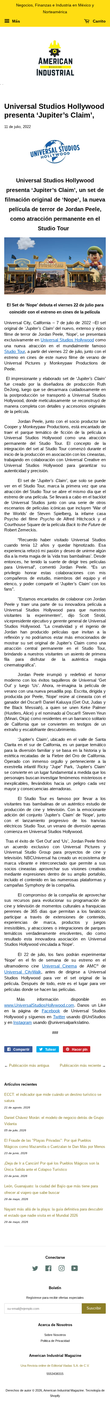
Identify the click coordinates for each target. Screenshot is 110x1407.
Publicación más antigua (29, 1065)
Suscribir (94, 1308)
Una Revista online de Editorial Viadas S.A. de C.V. (55, 1365)
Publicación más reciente (80, 1065)
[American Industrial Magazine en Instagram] (61, 1269)
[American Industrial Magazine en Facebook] (48, 1269)
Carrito (99, 21)
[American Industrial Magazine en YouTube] (74, 1269)
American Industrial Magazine (63, 1390)
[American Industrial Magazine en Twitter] (35, 1269)
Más (15, 21)
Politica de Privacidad (55, 1340)
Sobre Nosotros (55, 1335)
